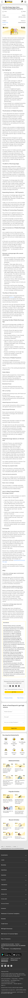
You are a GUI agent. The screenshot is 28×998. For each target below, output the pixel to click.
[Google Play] (6, 955)
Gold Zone (4, 870)
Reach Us (3, 985)
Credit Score (4, 923)
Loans (2, 860)
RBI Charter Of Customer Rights (9, 933)
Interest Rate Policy (5, 980)
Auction (17, 944)
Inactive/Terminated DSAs (6, 983)
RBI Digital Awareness (6, 928)
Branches (3, 865)
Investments (4, 855)
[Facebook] (13, 686)
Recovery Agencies (18, 983)
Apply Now (14, 728)
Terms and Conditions (5, 978)
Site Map (21, 978)
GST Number (5, 948)
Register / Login (25, 2)
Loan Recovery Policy (15, 980)
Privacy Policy (15, 978)
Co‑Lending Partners (15, 948)
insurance (11, 297)
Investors (3, 908)
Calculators (4, 884)
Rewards (3, 918)
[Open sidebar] (2, 2)
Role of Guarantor (6, 938)
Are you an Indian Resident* (11, 722)
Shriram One (5, 22)
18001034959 (4, 960)
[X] (10, 686)
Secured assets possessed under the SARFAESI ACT (13, 946)
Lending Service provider (7, 944)
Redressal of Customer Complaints (10, 913)
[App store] (17, 955)
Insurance (3, 875)
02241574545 (14, 960)
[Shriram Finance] (8, 1)
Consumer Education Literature (7, 982)
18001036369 (4, 961)
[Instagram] (16, 686)
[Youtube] (2, 966)
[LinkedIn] (19, 686)
